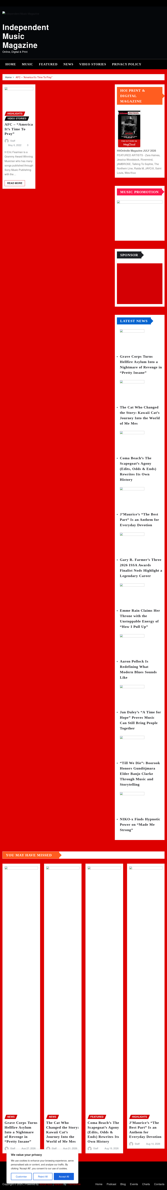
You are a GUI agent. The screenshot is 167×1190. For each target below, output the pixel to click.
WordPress (45, 1184)
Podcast (111, 1184)
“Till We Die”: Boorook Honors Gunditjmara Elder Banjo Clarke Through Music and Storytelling (140, 773)
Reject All (43, 1176)
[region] (42, 1166)
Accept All (64, 1176)
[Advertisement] (141, 284)
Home (10, 64)
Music (27, 64)
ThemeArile (74, 1184)
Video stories (92, 64)
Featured (48, 64)
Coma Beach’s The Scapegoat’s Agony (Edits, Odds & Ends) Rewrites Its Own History (138, 469)
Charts (146, 1184)
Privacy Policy (126, 64)
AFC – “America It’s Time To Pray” (34, 77)
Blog (123, 1184)
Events (134, 1184)
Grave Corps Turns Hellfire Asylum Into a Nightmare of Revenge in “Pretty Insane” (21, 1132)
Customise (21, 1176)
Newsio (58, 1184)
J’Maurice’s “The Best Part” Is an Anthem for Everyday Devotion (139, 519)
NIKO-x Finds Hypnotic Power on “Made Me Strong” (140, 824)
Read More (14, 183)
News (68, 64)
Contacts (159, 1184)
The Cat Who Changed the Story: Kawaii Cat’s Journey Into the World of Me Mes (62, 1132)
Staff (12, 140)
